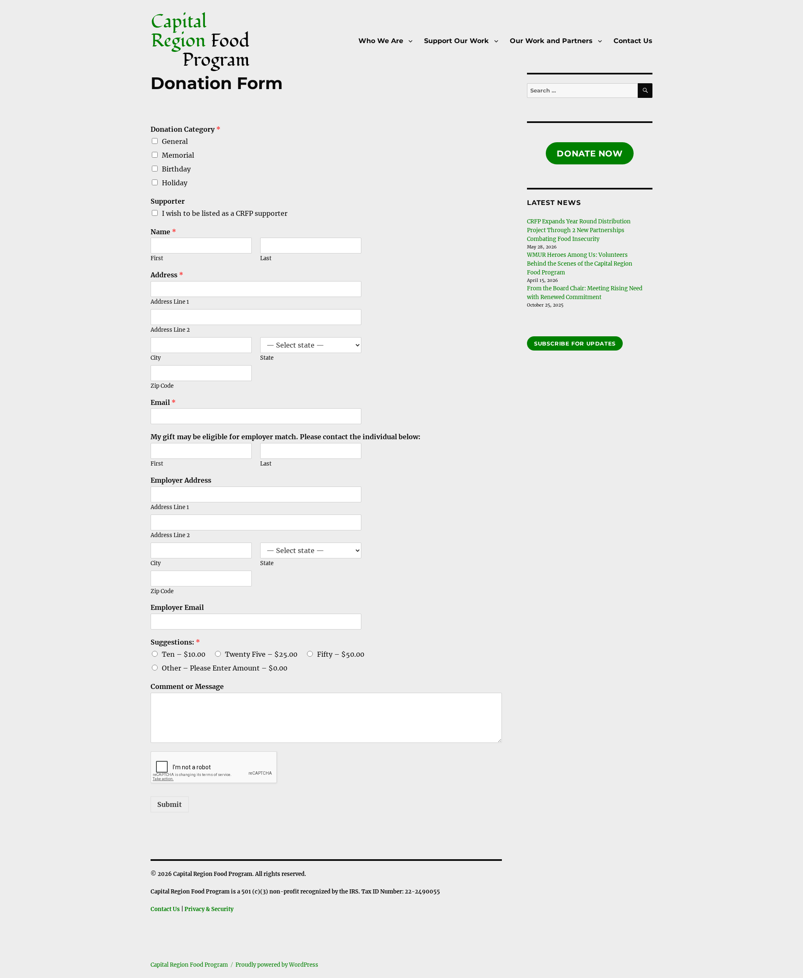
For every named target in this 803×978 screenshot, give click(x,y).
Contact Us (633, 41)
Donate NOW (589, 153)
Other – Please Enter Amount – (224, 668)
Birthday (176, 169)
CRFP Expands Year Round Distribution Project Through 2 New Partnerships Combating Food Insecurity (579, 230)
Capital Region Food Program (189, 964)
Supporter (168, 201)
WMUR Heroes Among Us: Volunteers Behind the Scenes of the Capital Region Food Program (579, 263)
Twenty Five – (261, 654)
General (175, 141)
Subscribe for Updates (575, 343)
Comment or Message (187, 686)
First (157, 258)
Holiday (174, 183)
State (267, 358)
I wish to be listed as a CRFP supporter (224, 213)
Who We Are (380, 41)
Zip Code (162, 386)
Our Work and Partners (551, 41)
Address (167, 275)
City (156, 358)
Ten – (183, 654)
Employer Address (181, 480)
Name (163, 232)
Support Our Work (456, 41)
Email (163, 402)
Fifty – (340, 654)
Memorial (178, 155)
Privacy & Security (208, 909)
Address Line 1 (170, 302)
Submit (169, 804)
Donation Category (185, 129)
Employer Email (177, 607)
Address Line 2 (170, 330)
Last (265, 258)
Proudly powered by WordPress (276, 964)
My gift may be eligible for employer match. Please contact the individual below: (285, 437)
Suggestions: (175, 642)
